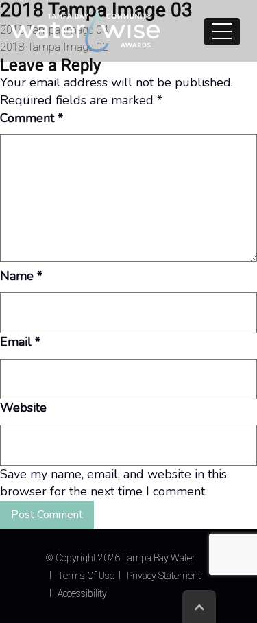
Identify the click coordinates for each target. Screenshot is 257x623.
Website (23, 407)
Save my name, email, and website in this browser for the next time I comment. (113, 483)
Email (20, 341)
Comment (31, 118)
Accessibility (82, 593)
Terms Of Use (86, 575)
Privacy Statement (164, 575)
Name (21, 276)
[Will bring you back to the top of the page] (199, 606)
